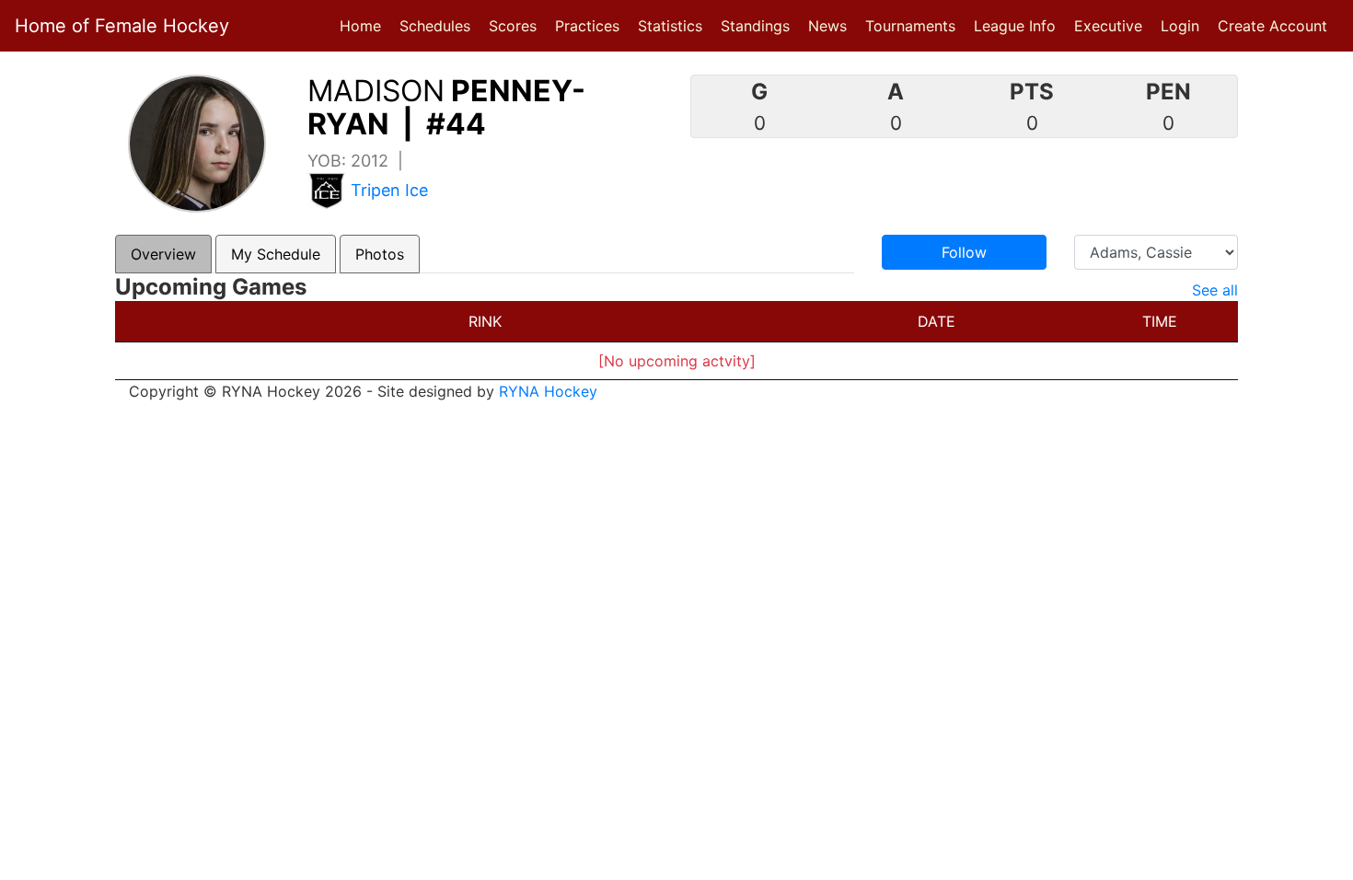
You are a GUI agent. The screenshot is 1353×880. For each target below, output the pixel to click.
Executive (1108, 26)
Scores (516, 25)
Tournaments (910, 26)
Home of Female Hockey (122, 26)
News (827, 26)
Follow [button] (964, 252)
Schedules (434, 26)
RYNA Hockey (548, 391)
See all (1215, 290)
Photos (379, 254)
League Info (1015, 26)
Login (1180, 26)
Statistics (674, 25)
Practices (591, 25)
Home (360, 26)
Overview (163, 254)
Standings (755, 26)
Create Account (1272, 26)
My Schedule (275, 254)
